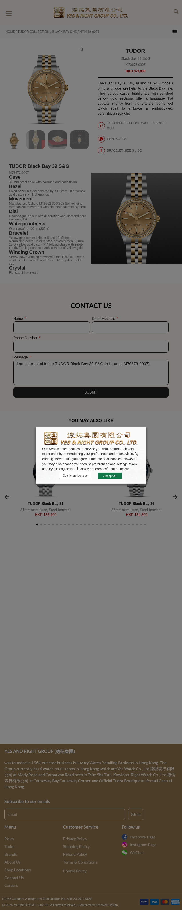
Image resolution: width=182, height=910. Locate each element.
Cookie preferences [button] (75, 475)
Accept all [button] (109, 476)
